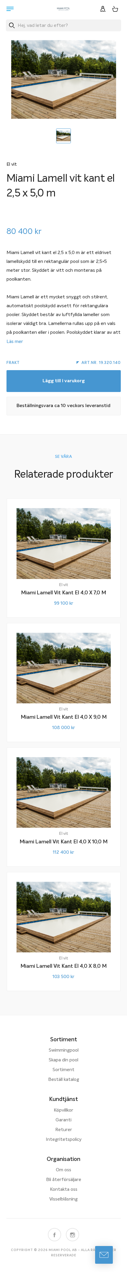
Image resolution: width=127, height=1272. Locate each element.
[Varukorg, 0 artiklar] (115, 9)
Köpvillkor (63, 1110)
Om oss (63, 1170)
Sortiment (63, 1070)
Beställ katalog (63, 1079)
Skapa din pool (63, 1060)
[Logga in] (103, 9)
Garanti (63, 1120)
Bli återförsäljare (63, 1179)
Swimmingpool (64, 1050)
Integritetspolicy (64, 1139)
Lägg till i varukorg (64, 381)
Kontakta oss (63, 1189)
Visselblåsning (63, 1199)
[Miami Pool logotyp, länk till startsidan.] (63, 9)
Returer (63, 1130)
